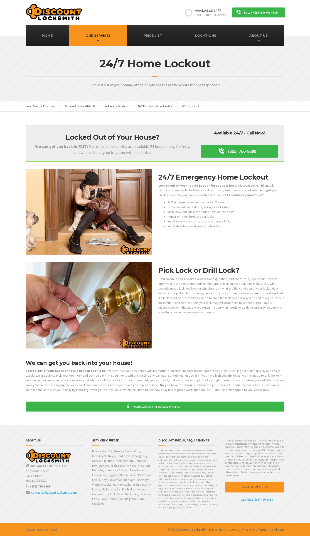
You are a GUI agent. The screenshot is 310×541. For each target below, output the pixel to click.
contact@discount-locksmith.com (54, 492)
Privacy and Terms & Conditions (263, 529)
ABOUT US (258, 36)
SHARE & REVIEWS (255, 487)
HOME (47, 36)
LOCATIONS (205, 36)
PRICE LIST (153, 36)
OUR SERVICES (98, 36)
